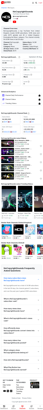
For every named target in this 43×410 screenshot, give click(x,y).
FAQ (4, 387)
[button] (6, 2)
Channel (4, 8)
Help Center (7, 385)
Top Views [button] (19, 389)
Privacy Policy (26, 398)
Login (40, 3)
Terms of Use (16, 398)
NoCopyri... (11, 8)
